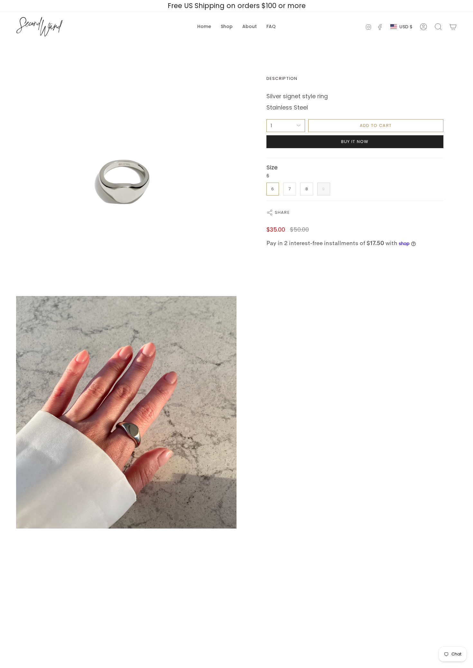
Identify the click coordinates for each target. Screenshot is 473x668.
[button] (226, 27)
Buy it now (355, 141)
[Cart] (453, 26)
